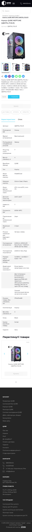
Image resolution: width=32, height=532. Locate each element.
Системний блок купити (11, 504)
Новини (5, 433)
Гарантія (5, 445)
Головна (5, 15)
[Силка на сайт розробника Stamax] (23, 527)
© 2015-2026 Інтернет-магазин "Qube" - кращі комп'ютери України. (16, 524)
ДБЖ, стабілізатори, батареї (12, 415)
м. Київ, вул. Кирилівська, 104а (16, 468)
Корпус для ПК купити (10, 507)
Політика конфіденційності (11, 450)
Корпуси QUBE (14, 15)
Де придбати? (7, 439)
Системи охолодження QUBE (12, 412)
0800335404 (27, 3)
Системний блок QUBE (10, 404)
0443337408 (10, 466)
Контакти (6, 447)
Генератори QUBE (9, 401)
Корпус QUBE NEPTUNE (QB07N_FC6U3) (16, 365)
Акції (4, 436)
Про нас (5, 430)
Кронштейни (7, 418)
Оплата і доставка (8, 442)
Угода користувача (9, 453)
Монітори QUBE (8, 409)
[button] (4, 354)
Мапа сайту (6, 421)
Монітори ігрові (8, 512)
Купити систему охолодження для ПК (15, 515)
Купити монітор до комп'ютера (13, 510)
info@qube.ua (10, 471)
